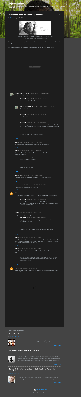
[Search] (75, 4)
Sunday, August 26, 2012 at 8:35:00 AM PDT (36, 217)
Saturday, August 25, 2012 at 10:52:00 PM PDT (32, 150)
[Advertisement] (71, 35)
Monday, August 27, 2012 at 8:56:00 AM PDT (27, 268)
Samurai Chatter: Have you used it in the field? (23, 350)
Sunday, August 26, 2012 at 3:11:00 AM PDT (36, 184)
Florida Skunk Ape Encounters (18, 334)
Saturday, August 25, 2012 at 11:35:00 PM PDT (37, 114)
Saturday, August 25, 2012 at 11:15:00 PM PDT (44, 106)
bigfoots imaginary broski (22, 93)
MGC (16, 193)
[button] (60, 15)
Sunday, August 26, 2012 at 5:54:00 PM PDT (31, 248)
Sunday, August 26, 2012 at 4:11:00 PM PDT (31, 237)
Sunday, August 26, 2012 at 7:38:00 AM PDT (31, 212)
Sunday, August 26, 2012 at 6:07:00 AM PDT (27, 193)
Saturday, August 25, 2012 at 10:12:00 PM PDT (32, 142)
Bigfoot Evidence (16, 4)
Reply (16, 139)
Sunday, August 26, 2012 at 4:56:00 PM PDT (36, 227)
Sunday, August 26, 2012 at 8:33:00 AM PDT (36, 132)
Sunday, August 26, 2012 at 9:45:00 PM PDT (36, 255)
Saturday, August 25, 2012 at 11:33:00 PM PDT (32, 175)
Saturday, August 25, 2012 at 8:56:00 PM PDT (39, 93)
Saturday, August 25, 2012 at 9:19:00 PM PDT (37, 98)
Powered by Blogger (41, 389)
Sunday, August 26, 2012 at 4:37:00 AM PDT (36, 122)
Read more (57, 345)
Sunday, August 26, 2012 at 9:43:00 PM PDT (36, 199)
